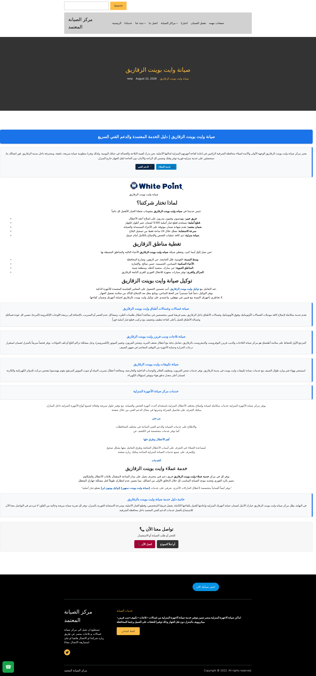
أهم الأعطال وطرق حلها (156, 439)
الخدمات (156, 460)
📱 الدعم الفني (145, 166)
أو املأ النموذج (167, 544)
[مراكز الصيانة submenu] (177, 23)
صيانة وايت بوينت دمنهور (135, 488)
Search (118, 5)
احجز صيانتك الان (205, 586)
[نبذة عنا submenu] (145, 23)
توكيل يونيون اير (110, 488)
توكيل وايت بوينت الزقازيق (184, 288)
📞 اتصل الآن (145, 544)
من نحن (156, 418)
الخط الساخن (128, 631)
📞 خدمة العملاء (166, 166)
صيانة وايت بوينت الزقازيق (158, 69)
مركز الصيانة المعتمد (75, 670)
